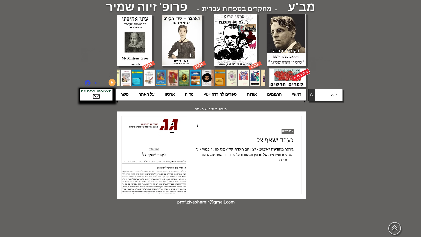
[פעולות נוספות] (195, 125)
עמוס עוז (287, 131)
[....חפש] (311, 95)
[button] (96, 95)
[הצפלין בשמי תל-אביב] (98, 62)
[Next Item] (257, 77)
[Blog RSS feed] (112, 82)
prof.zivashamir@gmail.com (206, 202)
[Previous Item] (124, 77)
